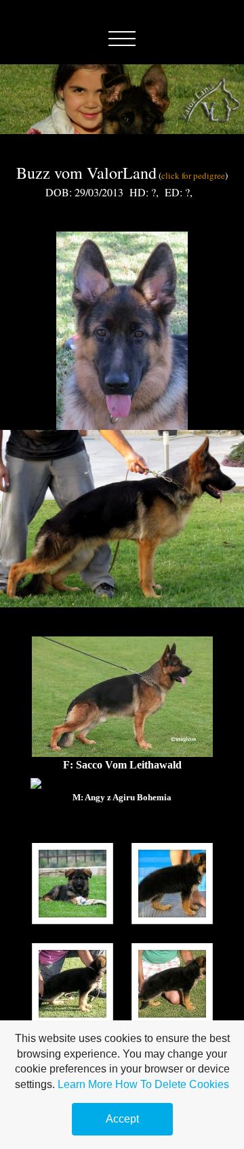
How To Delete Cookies (172, 1084)
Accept (122, 1119)
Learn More (85, 1084)
